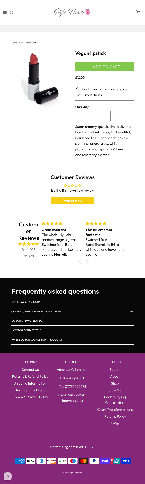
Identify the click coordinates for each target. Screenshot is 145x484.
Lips (21, 42)
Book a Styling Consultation (115, 400)
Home (14, 42)
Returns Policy (115, 416)
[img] (29, 244)
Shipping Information (30, 383)
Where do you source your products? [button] (36, 339)
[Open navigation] (5, 12)
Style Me (115, 390)
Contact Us (30, 369)
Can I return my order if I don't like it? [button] (36, 311)
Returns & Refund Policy (30, 376)
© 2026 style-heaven (72, 472)
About (115, 376)
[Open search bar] (13, 12)
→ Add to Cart (104, 66)
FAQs (115, 423)
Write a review (72, 200)
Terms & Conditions (30, 390)
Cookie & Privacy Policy (30, 397)
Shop (115, 383)
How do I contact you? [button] (26, 330)
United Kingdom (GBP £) (69, 447)
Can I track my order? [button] (25, 302)
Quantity (82, 107)
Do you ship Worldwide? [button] (27, 320)
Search (114, 369)
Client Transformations (115, 409)
